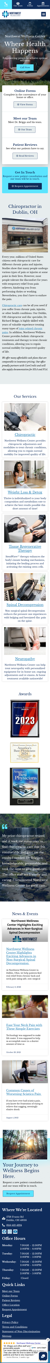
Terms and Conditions (14, 1327)
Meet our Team (11, 1291)
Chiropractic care (12, 305)
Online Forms (10, 1295)
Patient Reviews (11, 1300)
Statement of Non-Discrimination (21, 1331)
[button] (43, 14)
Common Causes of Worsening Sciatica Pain (24, 1092)
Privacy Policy (10, 1322)
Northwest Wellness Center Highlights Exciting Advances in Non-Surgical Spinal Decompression (21, 956)
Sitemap (6, 1336)
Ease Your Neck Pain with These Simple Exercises (24, 1026)
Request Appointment (14, 1309)
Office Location (11, 1305)
